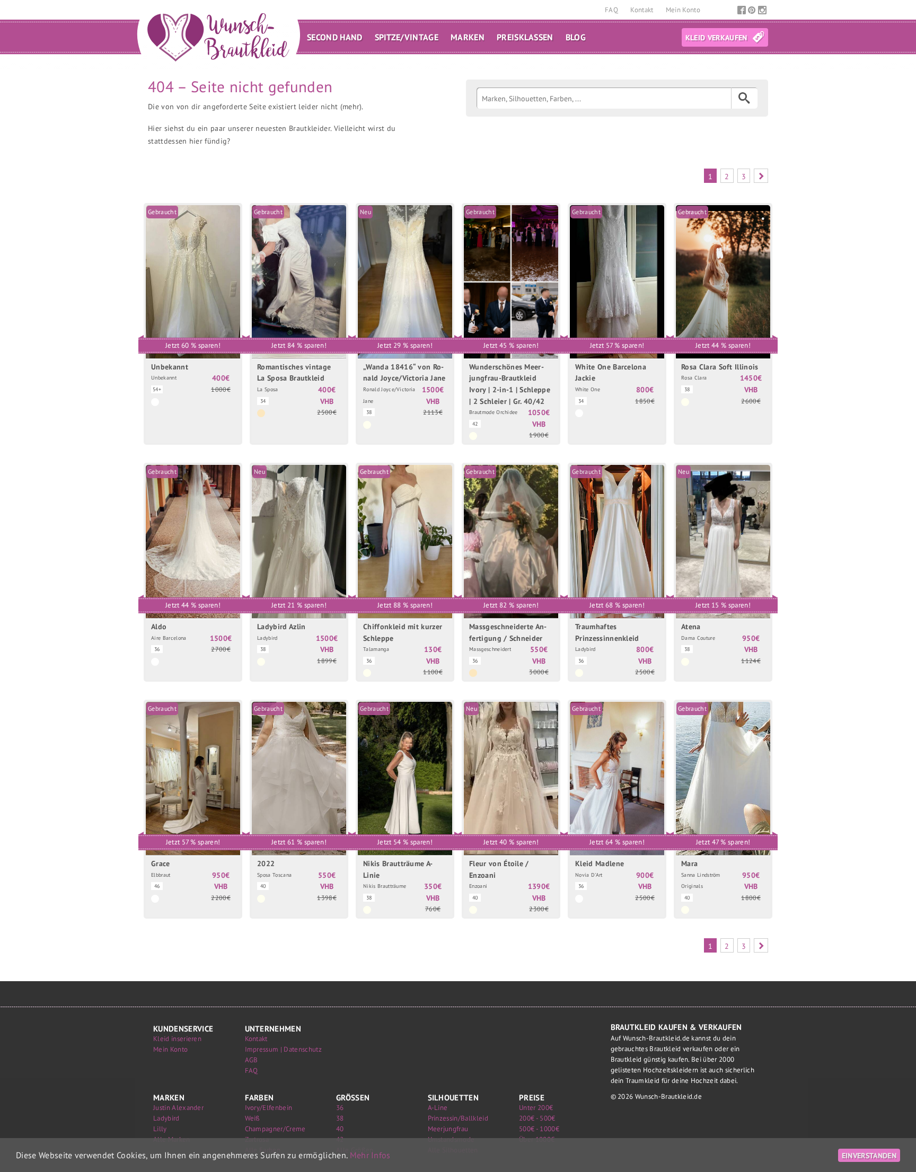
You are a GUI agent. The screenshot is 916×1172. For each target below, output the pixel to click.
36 (340, 1107)
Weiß (252, 1118)
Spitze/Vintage (406, 37)
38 (340, 1118)
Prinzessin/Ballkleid (458, 1118)
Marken (468, 37)
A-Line (438, 1107)
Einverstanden (869, 1155)
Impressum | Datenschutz (283, 1049)
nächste (761, 176)
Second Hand (335, 37)
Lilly (160, 1128)
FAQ (612, 9)
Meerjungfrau (448, 1128)
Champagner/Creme (275, 1128)
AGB (251, 1059)
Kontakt (642, 9)
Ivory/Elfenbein (269, 1107)
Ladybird (166, 1118)
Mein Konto (683, 9)
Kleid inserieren (177, 1038)
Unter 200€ (536, 1107)
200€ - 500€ (537, 1118)
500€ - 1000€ (539, 1128)
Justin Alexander (178, 1107)
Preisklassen (525, 37)
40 (340, 1128)
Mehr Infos (370, 1155)
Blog (576, 37)
